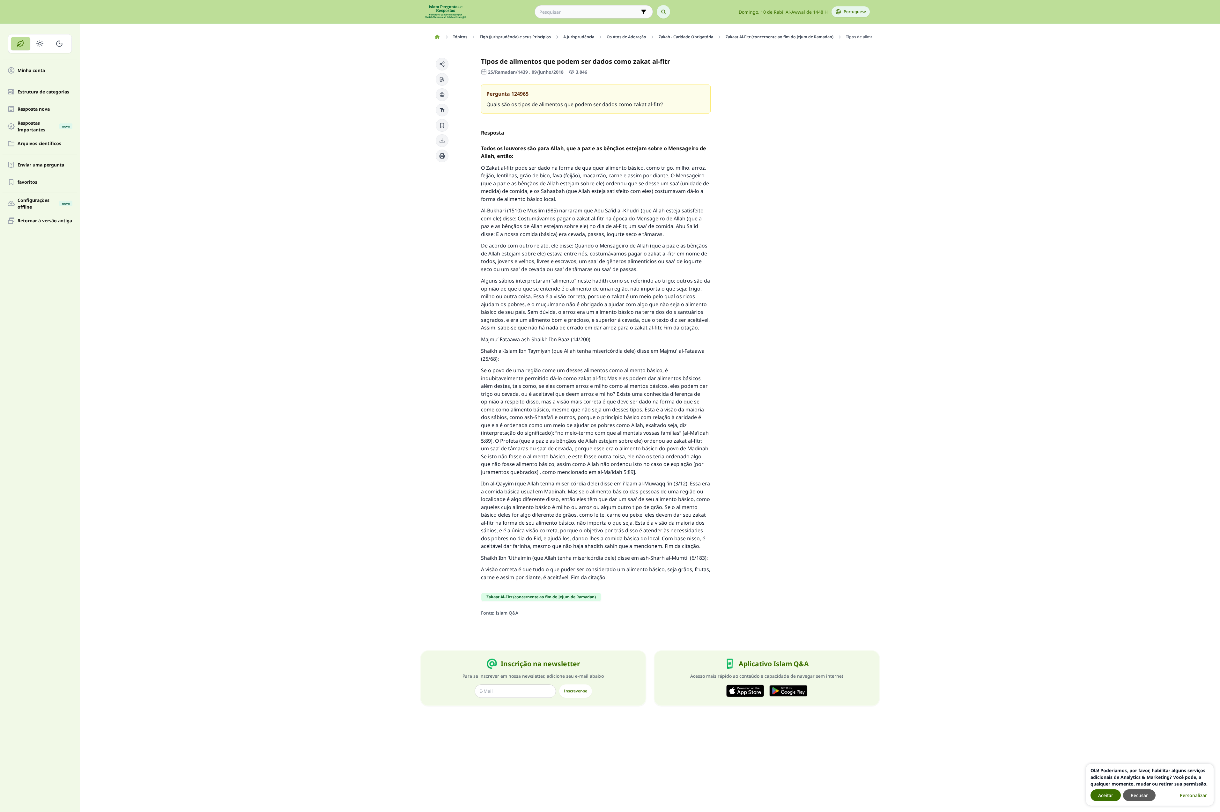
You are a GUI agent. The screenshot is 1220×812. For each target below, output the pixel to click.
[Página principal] (437, 37)
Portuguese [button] (855, 11)
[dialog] (1150, 785)
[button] (442, 64)
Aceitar (1105, 795)
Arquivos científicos (39, 144)
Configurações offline (44, 203)
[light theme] (40, 43)
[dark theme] (59, 43)
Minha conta (31, 71)
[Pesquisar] (663, 11)
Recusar (1139, 795)
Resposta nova (34, 109)
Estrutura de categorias (43, 92)
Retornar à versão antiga (45, 221)
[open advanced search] (643, 11)
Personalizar (1193, 795)
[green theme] (20, 43)
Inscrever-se (575, 691)
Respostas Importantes (44, 126)
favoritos (27, 182)
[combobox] (589, 12)
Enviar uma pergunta (41, 165)
